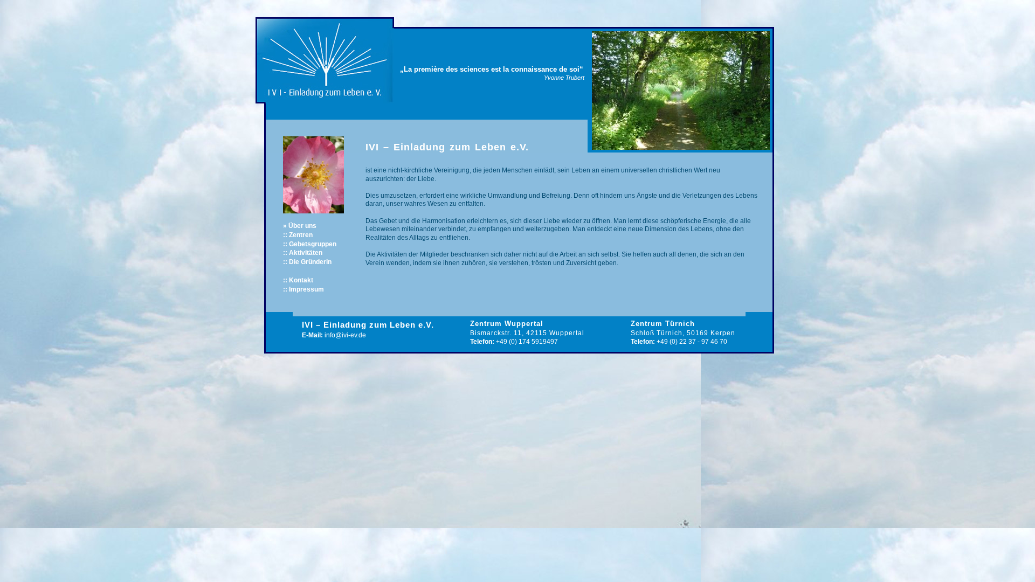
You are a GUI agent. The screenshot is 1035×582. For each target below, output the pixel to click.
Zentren (301, 235)
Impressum (306, 289)
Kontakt (301, 280)
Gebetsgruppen (312, 244)
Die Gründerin (310, 262)
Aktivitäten (305, 253)
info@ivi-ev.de (345, 335)
